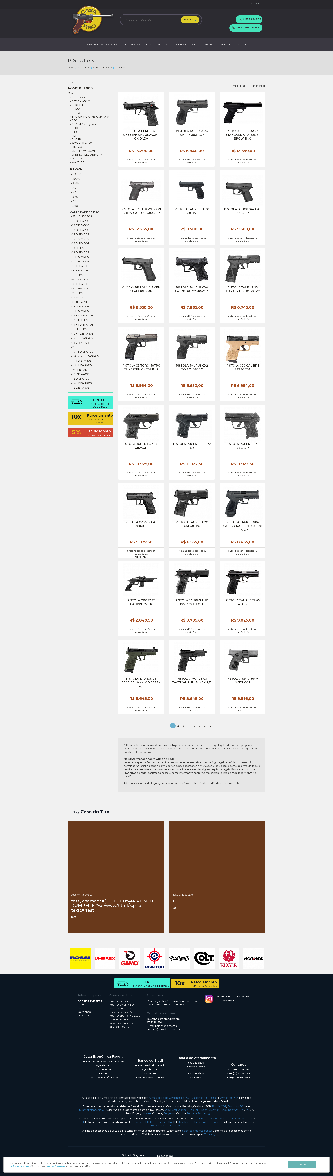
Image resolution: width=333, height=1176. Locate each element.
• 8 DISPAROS (79, 302)
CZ (151, 1122)
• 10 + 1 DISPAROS (82, 333)
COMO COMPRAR (119, 1019)
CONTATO (83, 1008)
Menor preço (257, 85)
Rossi (173, 1110)
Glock (182, 1122)
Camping (209, 1134)
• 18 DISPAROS (80, 225)
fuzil (81, 1122)
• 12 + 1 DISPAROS (82, 320)
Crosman (214, 1110)
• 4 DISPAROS (79, 284)
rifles (222, 1118)
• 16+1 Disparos (81, 365)
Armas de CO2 (229, 1097)
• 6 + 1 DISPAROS (81, 329)
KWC (224, 1110)
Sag (166, 1110)
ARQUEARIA (182, 45)
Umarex (146, 1113)
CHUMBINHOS (223, 45)
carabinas (231, 1118)
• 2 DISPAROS (79, 293)
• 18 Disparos (80, 387)
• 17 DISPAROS (80, 230)
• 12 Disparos (80, 378)
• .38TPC (76, 174)
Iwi (221, 1122)
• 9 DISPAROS (79, 266)
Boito (153, 1125)
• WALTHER (77, 162)
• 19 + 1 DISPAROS (82, 315)
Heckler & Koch (198, 1110)
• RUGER (75, 139)
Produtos (83, 67)
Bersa (197, 1122)
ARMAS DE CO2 (165, 45)
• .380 (74, 205)
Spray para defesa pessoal (197, 1130)
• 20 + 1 (75, 347)
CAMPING (208, 45)
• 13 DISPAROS (80, 248)
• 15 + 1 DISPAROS (82, 338)
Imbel (206, 1122)
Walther (182, 1110)
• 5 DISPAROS (79, 279)
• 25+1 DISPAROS (81, 216)
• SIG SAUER (78, 147)
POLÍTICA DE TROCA (120, 1008)
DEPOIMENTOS (86, 1015)
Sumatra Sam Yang (198, 1113)
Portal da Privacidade (55, 1166)
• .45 (73, 187)
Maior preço (240, 85)
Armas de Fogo (158, 1097)
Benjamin (169, 1113)
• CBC (73, 120)
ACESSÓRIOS (240, 45)
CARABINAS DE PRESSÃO (142, 45)
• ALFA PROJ (78, 97)
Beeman (233, 1110)
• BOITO (75, 112)
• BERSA (75, 109)
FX (247, 1110)
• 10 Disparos (80, 374)
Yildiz (190, 1122)
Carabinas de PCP (179, 1097)
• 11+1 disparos (81, 360)
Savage (162, 1125)
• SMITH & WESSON (82, 151)
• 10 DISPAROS (80, 261)
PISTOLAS (120, 67)
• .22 (73, 201)
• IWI (73, 135)
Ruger (214, 1122)
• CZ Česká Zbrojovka (83, 124)
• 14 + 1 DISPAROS (82, 324)
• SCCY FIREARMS (81, 143)
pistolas (202, 1118)
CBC (146, 1122)
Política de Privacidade (20, 1166)
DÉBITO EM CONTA (119, 1027)
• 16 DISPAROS (80, 234)
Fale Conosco (256, 3)
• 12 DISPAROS (80, 252)
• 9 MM (75, 183)
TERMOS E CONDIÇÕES (121, 1012)
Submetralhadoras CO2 (93, 1110)
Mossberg (176, 1125)
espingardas (245, 1118)
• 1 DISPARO (78, 297)
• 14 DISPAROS (80, 243)
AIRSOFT (195, 45)
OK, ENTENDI (302, 1164)
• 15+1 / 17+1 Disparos (85, 356)
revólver (213, 1118)
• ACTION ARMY (80, 101)
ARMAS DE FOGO (95, 45)
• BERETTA (76, 105)
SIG (242, 1110)
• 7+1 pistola (79, 369)
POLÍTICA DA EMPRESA (121, 1005)
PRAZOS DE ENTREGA (121, 1023)
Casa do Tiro (94, 811)
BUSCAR (188, 19)
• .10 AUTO (77, 178)
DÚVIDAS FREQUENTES (121, 1001)
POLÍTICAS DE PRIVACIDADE (124, 1015)
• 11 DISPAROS (80, 257)
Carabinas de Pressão (204, 1097)
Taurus (138, 1122)
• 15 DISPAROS (80, 239)
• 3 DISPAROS (79, 288)
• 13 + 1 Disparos (82, 351)
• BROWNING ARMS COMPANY (90, 116)
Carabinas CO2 (236, 1106)
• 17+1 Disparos (81, 383)
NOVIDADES (84, 1012)
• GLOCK (75, 128)
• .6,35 (74, 196)
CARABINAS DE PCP (116, 45)
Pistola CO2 (219, 1106)
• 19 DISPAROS (80, 221)
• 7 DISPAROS (79, 270)
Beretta (167, 1122)
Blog (75, 812)
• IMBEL (75, 131)
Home (71, 67)
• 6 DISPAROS (79, 275)
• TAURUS (76, 158)
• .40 (73, 192)
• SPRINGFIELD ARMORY (86, 154)
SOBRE (81, 1004)
